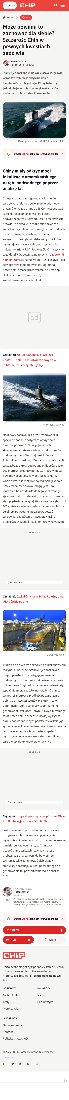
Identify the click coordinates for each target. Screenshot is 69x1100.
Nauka (41, 995)
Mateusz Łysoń (18, 61)
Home (10, 17)
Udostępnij (13, 930)
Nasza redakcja (12, 1025)
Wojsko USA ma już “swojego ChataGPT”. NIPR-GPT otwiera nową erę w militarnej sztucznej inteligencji (29, 360)
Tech (28, 17)
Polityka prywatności (16, 1038)
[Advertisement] (34, 557)
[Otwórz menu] (63, 5)
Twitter (11, 939)
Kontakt (8, 1032)
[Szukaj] (56, 5)
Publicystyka (45, 1002)
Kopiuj (52, 939)
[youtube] (7, 900)
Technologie (10, 995)
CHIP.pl (16, 1051)
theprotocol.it (10, 1057)
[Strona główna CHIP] (28, 5)
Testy (6, 1002)
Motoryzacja (11, 1008)
